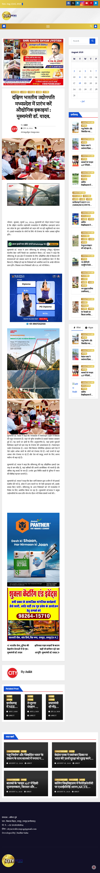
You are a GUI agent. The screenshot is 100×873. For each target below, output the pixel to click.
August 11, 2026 (16, 792)
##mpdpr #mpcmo (30, 132)
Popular (31, 92)
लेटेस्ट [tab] (78, 328)
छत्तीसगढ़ (9, 699)
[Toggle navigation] (48, 26)
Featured (15, 92)
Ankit (25, 125)
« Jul (82, 102)
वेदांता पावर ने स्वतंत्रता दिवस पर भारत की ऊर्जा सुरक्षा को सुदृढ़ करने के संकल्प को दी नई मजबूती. (74, 759)
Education (86, 175)
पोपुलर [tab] (90, 328)
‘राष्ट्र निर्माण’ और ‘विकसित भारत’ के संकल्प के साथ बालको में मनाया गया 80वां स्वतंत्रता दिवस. (25, 759)
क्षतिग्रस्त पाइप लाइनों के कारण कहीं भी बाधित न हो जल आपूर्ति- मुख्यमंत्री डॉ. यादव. (47, 649)
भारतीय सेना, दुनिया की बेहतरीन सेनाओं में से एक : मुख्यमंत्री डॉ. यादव (18, 649)
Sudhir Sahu (22, 833)
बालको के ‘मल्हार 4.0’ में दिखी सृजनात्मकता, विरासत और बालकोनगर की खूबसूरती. (22, 787)
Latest (23, 92)
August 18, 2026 (64, 763)
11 (80, 77)
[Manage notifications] (94, 867)
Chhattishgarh (87, 122)
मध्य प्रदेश (45, 92)
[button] (91, 26)
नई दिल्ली (51, 699)
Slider (39, 92)
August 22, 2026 (16, 763)
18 (80, 83)
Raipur (75, 199)
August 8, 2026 (64, 792)
